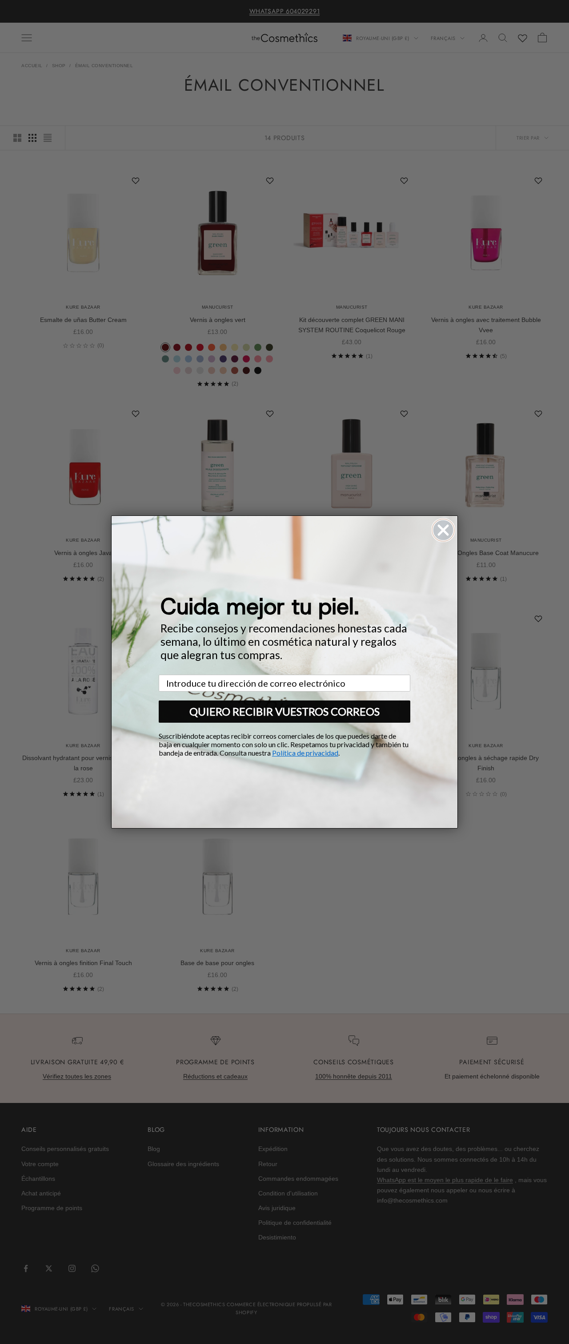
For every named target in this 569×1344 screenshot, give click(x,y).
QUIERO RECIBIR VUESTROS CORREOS (284, 711)
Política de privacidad (305, 752)
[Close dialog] (443, 530)
